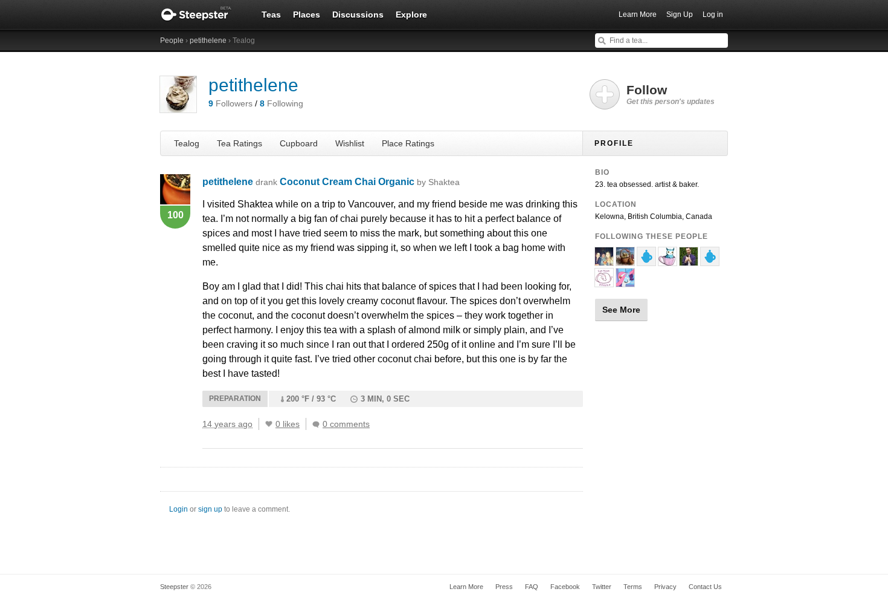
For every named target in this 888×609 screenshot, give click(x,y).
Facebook (565, 586)
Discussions (358, 14)
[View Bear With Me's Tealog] (604, 282)
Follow (670, 94)
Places (306, 14)
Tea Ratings (239, 143)
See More (621, 309)
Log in (713, 14)
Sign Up (679, 14)
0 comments (346, 424)
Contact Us (705, 586)
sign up (210, 509)
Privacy (665, 586)
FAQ (531, 586)
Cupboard (299, 143)
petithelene (208, 40)
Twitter (601, 586)
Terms (632, 586)
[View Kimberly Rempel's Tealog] (604, 260)
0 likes (287, 424)
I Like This (268, 424)
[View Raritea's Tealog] (625, 282)
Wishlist (349, 143)
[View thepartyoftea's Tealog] (689, 260)
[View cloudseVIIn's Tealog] (625, 260)
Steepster (202, 14)
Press (504, 586)
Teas (271, 14)
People (172, 40)
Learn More (638, 14)
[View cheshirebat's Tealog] (710, 260)
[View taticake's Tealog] (646, 260)
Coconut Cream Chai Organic (370, 182)
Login (178, 509)
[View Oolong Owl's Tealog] (667, 260)
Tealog (186, 143)
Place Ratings (408, 143)
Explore (411, 14)
